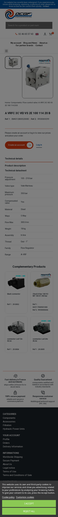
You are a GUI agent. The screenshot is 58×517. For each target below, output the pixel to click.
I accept (29, 503)
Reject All (29, 511)
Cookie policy (8, 497)
